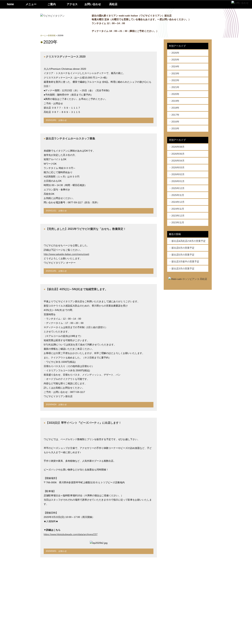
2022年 (175, 80)
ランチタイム (174, 577)
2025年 (175, 59)
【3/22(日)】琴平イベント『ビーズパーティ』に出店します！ (83, 422)
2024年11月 (177, 208)
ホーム (43, 35)
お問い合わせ (93, 4)
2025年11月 (177, 195)
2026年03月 (177, 167)
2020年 (175, 94)
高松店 (113, 4)
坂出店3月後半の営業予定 (185, 261)
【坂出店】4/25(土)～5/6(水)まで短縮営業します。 (77, 289)
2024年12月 (177, 202)
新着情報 (52, 35)
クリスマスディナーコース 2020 (66, 56)
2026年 (175, 52)
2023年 (175, 73)
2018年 (175, 107)
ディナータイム (175, 582)
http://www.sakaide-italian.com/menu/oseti (66, 254)
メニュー (31, 4)
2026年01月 (177, 181)
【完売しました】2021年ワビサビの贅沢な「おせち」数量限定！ (86, 228)
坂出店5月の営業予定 (182, 254)
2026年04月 (177, 160)
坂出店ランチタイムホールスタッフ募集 (70, 138)
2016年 (175, 121)
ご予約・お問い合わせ (178, 605)
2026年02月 (177, 174)
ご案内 (51, 4)
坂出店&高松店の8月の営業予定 (188, 241)
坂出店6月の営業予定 (182, 247)
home (10, 4)
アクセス (72, 4)
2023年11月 (177, 222)
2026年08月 (177, 146)
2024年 (175, 66)
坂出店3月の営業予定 (182, 268)
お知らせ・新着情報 (177, 600)
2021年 (175, 87)
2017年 (175, 114)
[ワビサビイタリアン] (52, 15)
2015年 (175, 128)
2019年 (175, 100)
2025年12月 (177, 188)
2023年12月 (177, 215)
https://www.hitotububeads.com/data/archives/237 (71, 534)
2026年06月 (177, 153)
